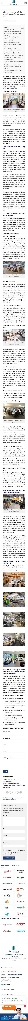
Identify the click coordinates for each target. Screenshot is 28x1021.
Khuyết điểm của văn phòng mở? (12, 50)
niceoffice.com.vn (13, 977)
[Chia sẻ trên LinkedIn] (21, 792)
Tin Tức (5, 10)
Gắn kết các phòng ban (10, 48)
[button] (2, 3)
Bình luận (6, 815)
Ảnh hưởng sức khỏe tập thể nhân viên (13, 55)
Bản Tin (9, 10)
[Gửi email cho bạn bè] (15, 792)
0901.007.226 (12, 972)
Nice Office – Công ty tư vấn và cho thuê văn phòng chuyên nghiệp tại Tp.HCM (13, 66)
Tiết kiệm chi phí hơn (9, 40)
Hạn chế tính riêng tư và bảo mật (12, 53)
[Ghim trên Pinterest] (18, 792)
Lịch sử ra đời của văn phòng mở (12, 31)
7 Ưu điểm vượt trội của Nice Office (13, 70)
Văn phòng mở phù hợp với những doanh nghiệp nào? (12, 58)
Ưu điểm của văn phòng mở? (11, 37)
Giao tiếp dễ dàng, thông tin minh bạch (12, 45)
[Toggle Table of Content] (21, 27)
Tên (4, 828)
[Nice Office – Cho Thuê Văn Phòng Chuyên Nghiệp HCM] (14, 2)
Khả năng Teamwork (9, 39)
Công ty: (5, 751)
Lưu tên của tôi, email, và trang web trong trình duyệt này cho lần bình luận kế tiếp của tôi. (14, 853)
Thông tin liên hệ (8, 72)
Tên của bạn (6, 731)
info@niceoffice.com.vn (15, 974)
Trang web (6, 843)
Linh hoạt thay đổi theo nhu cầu (12, 42)
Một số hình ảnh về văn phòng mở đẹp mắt (13, 62)
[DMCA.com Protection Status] (5, 984)
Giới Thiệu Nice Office (7, 994)
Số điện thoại (6, 738)
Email (4, 744)
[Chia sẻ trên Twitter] (12, 792)
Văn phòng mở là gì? (9, 29)
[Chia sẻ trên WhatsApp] (7, 792)
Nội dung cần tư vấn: (8, 758)
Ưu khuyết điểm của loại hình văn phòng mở (12, 34)
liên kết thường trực (11, 799)
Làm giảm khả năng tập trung (11, 52)
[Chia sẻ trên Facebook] (9, 792)
